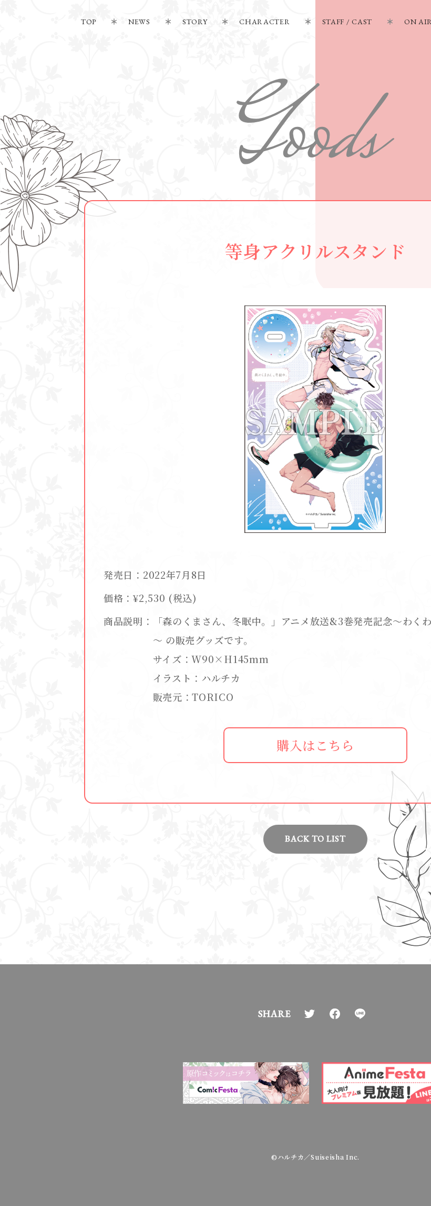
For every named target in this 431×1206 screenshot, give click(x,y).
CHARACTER (264, 21)
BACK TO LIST (315, 838)
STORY (195, 21)
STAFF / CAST (347, 21)
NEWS (139, 21)
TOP (88, 21)
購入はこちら (315, 745)
